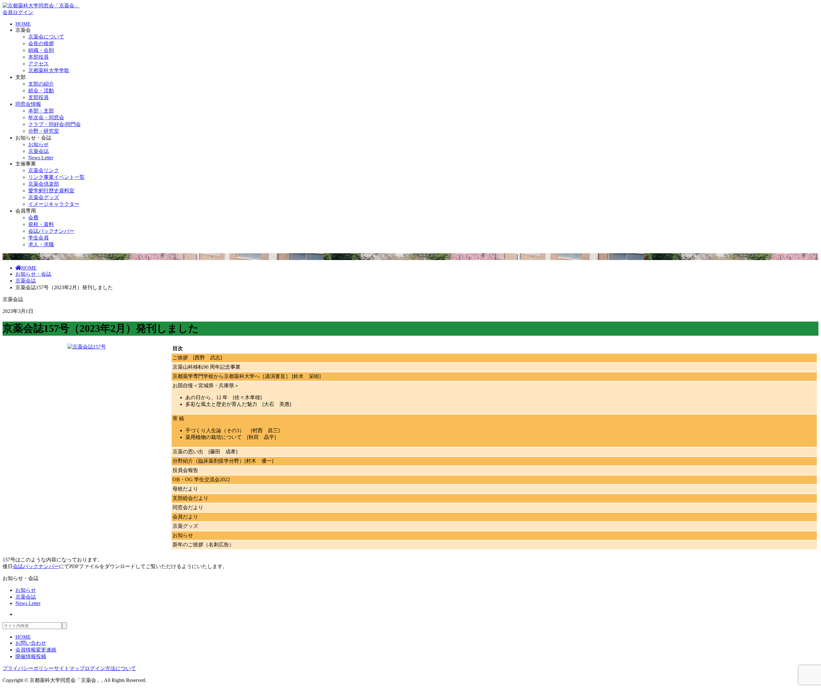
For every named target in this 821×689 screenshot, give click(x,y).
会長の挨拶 (41, 43)
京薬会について (46, 36)
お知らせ (38, 144)
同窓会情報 (28, 104)
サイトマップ (69, 668)
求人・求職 (41, 244)
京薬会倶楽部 (43, 184)
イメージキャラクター (54, 204)
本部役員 (38, 57)
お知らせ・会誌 (33, 274)
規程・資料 (41, 224)
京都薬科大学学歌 (48, 70)
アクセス (38, 63)
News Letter (40, 157)
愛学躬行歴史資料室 (51, 190)
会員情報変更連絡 (35, 649)
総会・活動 (41, 90)
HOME (23, 24)
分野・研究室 (43, 131)
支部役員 (38, 97)
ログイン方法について (110, 668)
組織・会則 (41, 50)
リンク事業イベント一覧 (56, 177)
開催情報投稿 (30, 656)
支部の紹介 (41, 84)
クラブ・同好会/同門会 (54, 124)
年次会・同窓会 (46, 117)
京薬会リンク (43, 170)
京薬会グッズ (43, 197)
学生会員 (38, 237)
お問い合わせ (30, 643)
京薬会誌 (38, 151)
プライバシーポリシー (28, 668)
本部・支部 (41, 110)
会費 (33, 217)
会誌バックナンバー (51, 231)
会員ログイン (18, 12)
